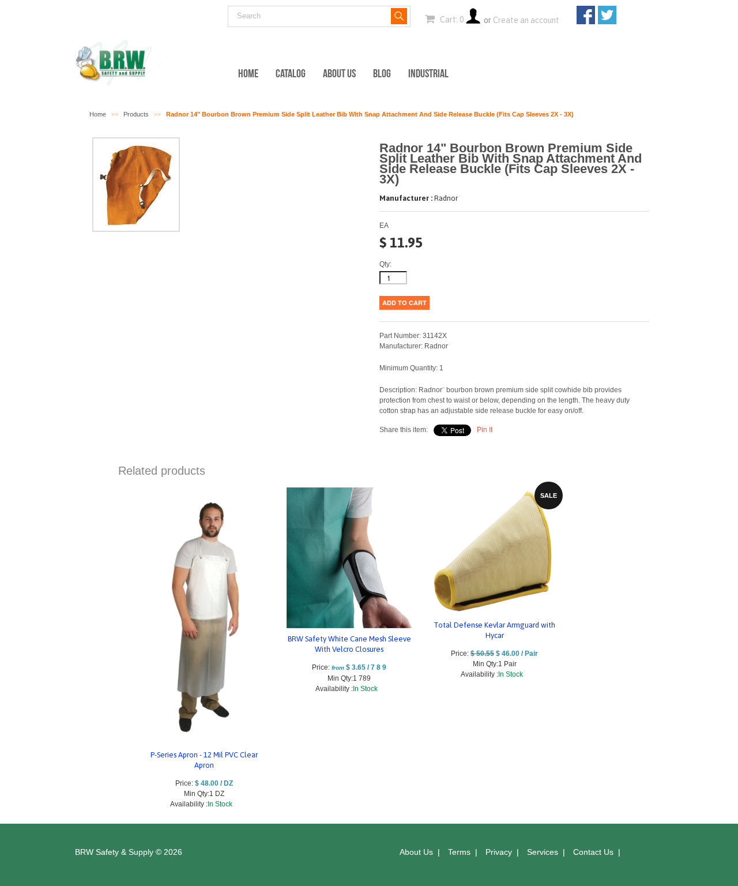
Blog (382, 73)
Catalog (291, 73)
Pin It (484, 430)
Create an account (526, 20)
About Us (339, 73)
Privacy (498, 852)
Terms (459, 852)
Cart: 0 (451, 19)
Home (248, 73)
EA (384, 226)
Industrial (428, 73)
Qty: (385, 264)
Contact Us (593, 852)
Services (542, 852)
